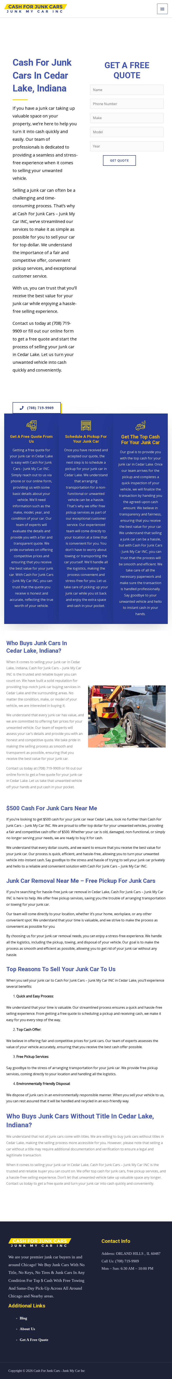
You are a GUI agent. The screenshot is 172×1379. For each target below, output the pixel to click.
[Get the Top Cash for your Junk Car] (140, 425)
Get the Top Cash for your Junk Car (140, 440)
